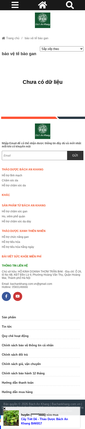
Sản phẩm (9, 317)
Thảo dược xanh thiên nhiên (24, 231)
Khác (6, 195)
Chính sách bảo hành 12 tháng (23, 373)
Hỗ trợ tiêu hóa (11, 242)
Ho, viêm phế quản (13, 216)
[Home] (42, 20)
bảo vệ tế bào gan (36, 38)
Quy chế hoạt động (15, 336)
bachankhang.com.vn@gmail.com (31, 283)
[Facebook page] (6, 296)
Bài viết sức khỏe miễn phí (21, 256)
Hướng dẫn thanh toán (18, 382)
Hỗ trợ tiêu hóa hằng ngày (18, 247)
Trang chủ (12, 38)
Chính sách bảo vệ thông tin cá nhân (27, 345)
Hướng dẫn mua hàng (17, 392)
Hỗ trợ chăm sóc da (14, 185)
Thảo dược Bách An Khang (22, 169)
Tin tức (7, 326)
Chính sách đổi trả (15, 354)
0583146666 (20, 287)
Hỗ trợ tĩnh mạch (12, 175)
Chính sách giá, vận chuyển (21, 364)
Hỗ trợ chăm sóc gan (14, 211)
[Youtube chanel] (17, 296)
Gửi (75, 155)
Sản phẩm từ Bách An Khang (24, 205)
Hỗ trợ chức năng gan (15, 237)
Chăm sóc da (10, 180)
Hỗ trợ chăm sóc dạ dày (16, 221)
